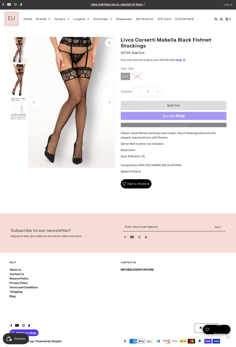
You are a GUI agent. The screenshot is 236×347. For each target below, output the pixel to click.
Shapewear (124, 19)
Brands (41, 19)
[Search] (216, 18)
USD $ (228, 4)
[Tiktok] (20, 4)
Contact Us (17, 274)
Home (28, 19)
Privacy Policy (19, 283)
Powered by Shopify (49, 341)
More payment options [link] (173, 125)
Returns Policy (19, 278)
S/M (125, 76)
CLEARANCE (184, 19)
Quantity (126, 91)
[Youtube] (8, 4)
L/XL (137, 76)
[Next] (109, 102)
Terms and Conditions (24, 287)
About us (15, 269)
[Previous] (34, 102)
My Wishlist (144, 19)
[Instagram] (15, 4)
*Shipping (16, 291)
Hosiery (59, 19)
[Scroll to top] (228, 337)
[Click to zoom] (109, 43)
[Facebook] (2, 4)
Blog (12, 296)
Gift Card (164, 19)
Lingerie (79, 19)
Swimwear (100, 19)
